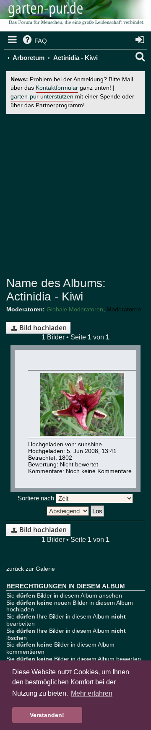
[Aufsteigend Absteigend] (75, 511)
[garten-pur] (75, 17)
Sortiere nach (37, 498)
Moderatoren (124, 309)
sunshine (90, 444)
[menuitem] (34, 41)
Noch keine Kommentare (99, 471)
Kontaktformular (57, 88)
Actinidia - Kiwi (44, 296)
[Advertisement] (75, 195)
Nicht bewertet (79, 464)
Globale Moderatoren (75, 309)
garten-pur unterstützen (41, 96)
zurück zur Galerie (30, 568)
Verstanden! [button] (47, 715)
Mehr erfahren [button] (91, 693)
